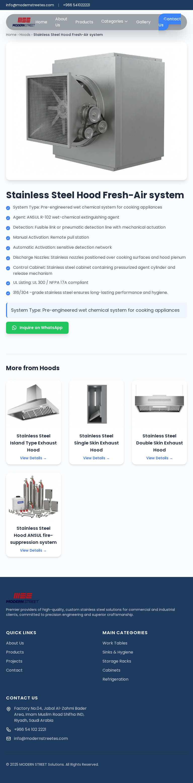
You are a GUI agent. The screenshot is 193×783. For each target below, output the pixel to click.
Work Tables (115, 643)
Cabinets (111, 670)
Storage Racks (117, 661)
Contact (14, 670)
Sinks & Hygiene (118, 652)
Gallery (143, 22)
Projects (14, 661)
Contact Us (170, 22)
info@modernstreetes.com (30, 5)
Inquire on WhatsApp (41, 328)
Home (41, 22)
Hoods (25, 34)
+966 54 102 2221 (30, 729)
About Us (61, 22)
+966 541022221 (76, 5)
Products (84, 22)
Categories (112, 21)
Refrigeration (115, 679)
